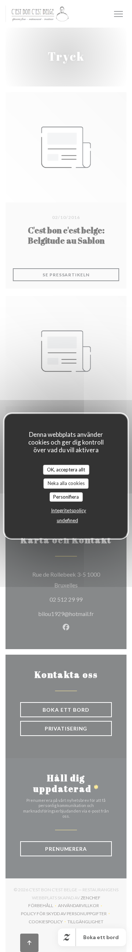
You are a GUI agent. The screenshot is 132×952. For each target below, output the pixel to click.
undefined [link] (67, 520)
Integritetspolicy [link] (68, 510)
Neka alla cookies (66, 483)
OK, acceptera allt (66, 470)
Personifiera (66, 497)
